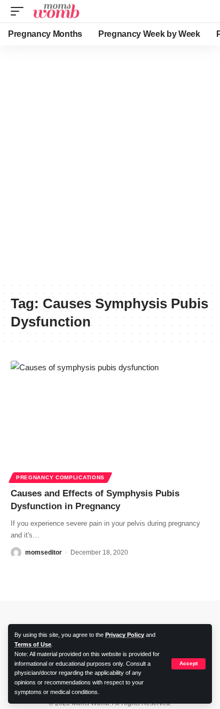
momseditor (43, 552)
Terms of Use (32, 644)
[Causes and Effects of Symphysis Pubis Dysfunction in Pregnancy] (110, 420)
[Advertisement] (110, 163)
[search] (203, 11)
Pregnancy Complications (60, 477)
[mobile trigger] (20, 11)
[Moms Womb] (55, 11)
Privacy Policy (124, 635)
